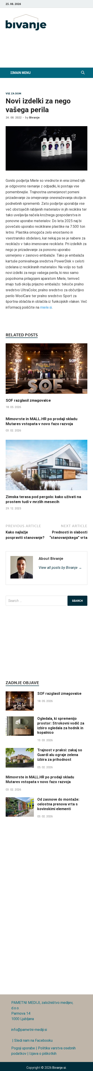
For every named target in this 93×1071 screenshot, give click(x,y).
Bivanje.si (59, 1067)
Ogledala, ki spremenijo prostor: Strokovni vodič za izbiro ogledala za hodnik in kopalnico (60, 725)
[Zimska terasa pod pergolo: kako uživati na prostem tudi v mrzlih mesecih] (46, 491)
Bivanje (34, 117)
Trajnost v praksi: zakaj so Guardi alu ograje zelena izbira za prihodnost (59, 755)
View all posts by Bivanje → (60, 567)
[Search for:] (46, 601)
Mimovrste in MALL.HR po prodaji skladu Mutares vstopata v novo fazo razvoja (40, 779)
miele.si (46, 307)
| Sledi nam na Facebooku (32, 1040)
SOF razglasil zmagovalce (28, 400)
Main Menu (22, 73)
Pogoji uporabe (23, 1048)
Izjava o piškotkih (42, 1053)
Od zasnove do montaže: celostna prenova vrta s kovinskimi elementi (58, 804)
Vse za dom (13, 93)
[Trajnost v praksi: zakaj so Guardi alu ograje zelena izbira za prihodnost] (20, 750)
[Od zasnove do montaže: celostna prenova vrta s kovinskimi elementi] (20, 800)
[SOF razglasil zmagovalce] (46, 395)
